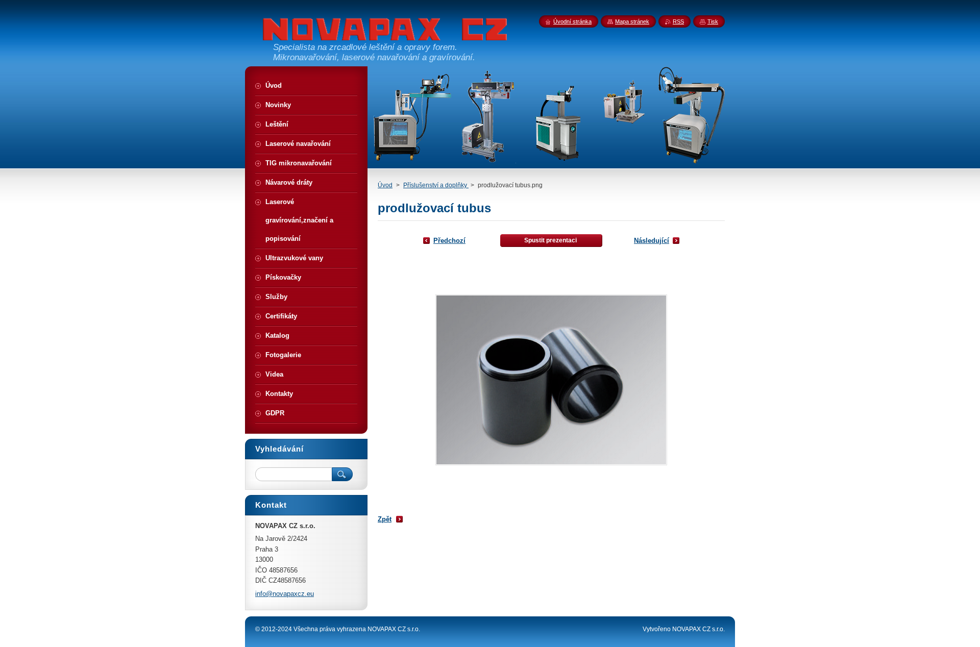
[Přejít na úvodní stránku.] (385, 34)
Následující (651, 240)
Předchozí (449, 240)
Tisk (712, 21)
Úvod (385, 185)
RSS (678, 21)
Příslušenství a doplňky (436, 185)
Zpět (384, 519)
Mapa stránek (632, 21)
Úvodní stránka (572, 21)
